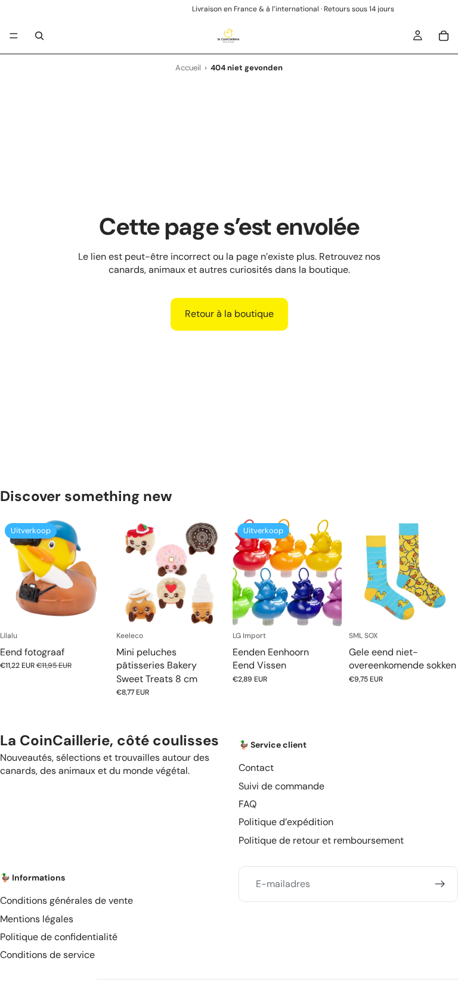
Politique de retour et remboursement (321, 840)
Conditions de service (47, 954)
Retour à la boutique (229, 313)
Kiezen (217, 608)
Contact (256, 767)
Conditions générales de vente (66, 900)
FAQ (247, 804)
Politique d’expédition (286, 822)
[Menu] (13, 35)
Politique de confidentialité (58, 937)
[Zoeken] (39, 36)
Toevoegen (100, 608)
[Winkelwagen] (444, 36)
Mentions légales (36, 919)
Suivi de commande (281, 785)
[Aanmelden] (440, 884)
